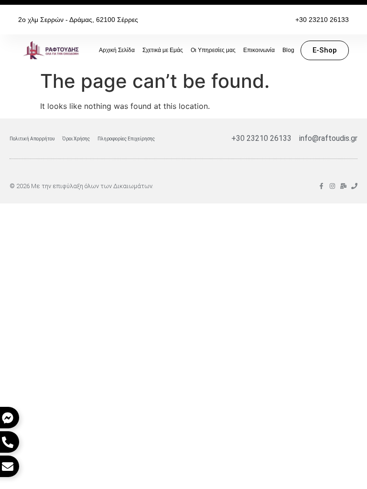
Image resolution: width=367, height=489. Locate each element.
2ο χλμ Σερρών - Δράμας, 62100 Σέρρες (78, 19)
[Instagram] (332, 186)
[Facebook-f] (321, 186)
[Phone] (354, 186)
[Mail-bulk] (343, 186)
